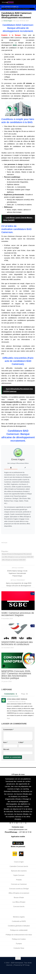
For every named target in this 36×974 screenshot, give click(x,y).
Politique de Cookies (19, 939)
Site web (6, 749)
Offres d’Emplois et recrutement (19, 893)
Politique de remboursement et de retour (19, 934)
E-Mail (21, 742)
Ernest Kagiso (8, 20)
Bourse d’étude (19, 897)
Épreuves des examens (19, 871)
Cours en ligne (19, 862)
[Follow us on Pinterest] (26, 969)
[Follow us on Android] (15, 969)
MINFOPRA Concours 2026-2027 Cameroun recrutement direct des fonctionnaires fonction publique (16, 674)
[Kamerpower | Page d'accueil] (10, 2)
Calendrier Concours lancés (19, 866)
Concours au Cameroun (19, 884)
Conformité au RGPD (19, 921)
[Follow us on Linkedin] (23, 969)
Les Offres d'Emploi (9, 7)
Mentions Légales (19, 917)
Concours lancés (18, 906)
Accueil (2, 8)
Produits (19, 880)
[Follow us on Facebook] (13, 969)
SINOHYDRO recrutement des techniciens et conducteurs (17, 643)
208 (33, 655)
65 (33, 593)
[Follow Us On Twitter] (10, 969)
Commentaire (8, 729)
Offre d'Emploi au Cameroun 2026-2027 (13, 560)
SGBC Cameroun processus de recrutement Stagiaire (17, 614)
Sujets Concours (18, 875)
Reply (8, 718)
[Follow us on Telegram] (21, 969)
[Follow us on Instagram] (18, 969)
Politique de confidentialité (19, 930)
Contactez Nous (19, 948)
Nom (5, 742)
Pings (24, 694)
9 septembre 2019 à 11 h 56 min (16, 701)
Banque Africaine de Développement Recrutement (16, 554)
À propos (19, 943)
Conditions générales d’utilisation (19, 926)
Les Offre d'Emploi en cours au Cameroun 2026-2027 (17, 557)
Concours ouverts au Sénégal (19, 888)
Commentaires (10, 694)
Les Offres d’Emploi (18, 902)
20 (33, 625)
